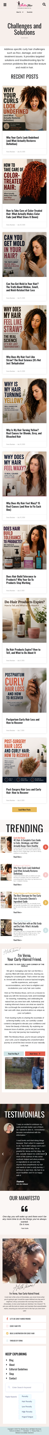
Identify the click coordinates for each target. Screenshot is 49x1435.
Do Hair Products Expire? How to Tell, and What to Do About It (23, 651)
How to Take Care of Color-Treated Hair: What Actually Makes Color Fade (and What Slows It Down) (24, 214)
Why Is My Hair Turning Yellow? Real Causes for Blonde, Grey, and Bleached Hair (24, 433)
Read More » (18, 856)
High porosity (27, 1412)
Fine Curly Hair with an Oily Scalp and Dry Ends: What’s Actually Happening (27, 926)
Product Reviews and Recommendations (27, 893)
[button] (5, 5)
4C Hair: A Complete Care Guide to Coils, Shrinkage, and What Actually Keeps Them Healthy (27, 843)
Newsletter (30, 12)
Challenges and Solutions (22, 865)
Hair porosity (27, 1402)
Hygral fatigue (27, 1417)
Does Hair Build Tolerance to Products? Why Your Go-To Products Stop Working (21, 579)
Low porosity (27, 1407)
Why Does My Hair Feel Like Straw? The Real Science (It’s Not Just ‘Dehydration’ (23, 360)
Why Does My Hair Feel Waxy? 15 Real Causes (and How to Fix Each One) (23, 506)
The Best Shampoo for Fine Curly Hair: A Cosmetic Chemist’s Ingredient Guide (27, 898)
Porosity (25, 1396)
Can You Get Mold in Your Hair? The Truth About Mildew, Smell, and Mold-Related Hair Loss (22, 287)
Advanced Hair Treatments (22, 920)
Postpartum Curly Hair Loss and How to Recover (22, 721)
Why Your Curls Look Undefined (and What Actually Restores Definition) (22, 140)
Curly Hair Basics (19, 837)
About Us (18, 12)
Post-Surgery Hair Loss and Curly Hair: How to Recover (23, 790)
